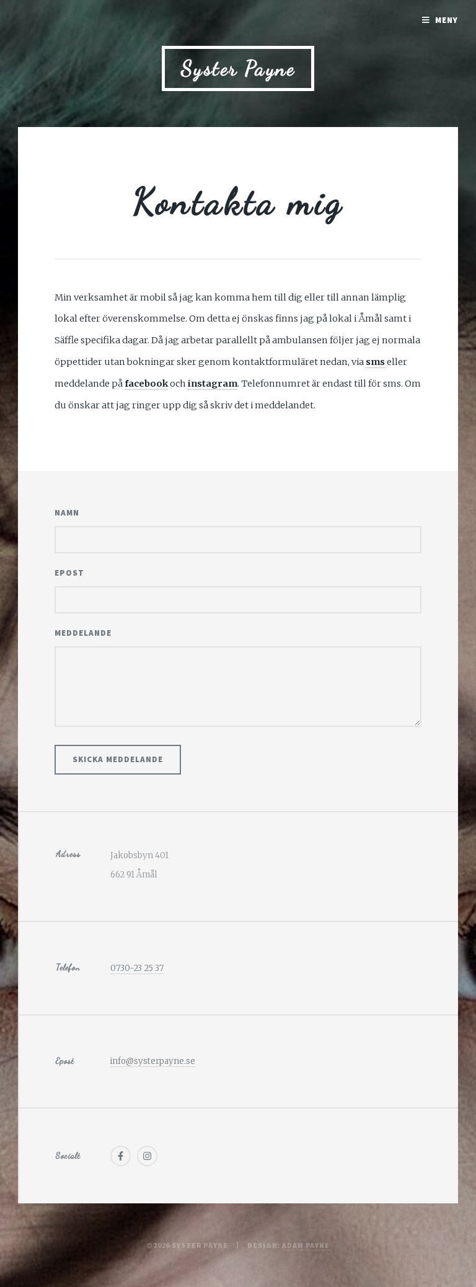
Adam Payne (306, 1245)
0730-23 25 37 (137, 968)
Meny (446, 20)
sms (375, 361)
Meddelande (83, 633)
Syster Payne (238, 68)
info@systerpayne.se (152, 1061)
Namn (67, 512)
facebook (146, 383)
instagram (212, 383)
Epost (69, 573)
